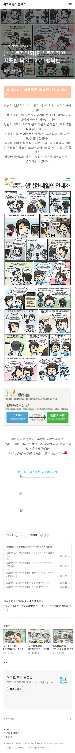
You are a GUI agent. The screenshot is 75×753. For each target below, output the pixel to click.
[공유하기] (16, 535)
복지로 (6, 729)
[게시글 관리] (21, 535)
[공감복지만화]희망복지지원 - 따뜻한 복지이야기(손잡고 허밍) (29, 554)
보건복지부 (7, 736)
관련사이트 (8, 719)
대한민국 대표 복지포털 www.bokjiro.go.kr (30, 682)
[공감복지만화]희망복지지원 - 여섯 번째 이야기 (25, 586)
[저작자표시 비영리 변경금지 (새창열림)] (44, 535)
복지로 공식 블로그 (14, 4)
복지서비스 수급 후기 (25, 546)
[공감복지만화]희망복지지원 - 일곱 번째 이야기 (25, 582)
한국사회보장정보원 (11, 733)
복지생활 (10, 546)
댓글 (5, 661)
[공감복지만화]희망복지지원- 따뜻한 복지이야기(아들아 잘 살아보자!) (29, 574)
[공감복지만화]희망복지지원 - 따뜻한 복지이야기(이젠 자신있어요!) (29, 564)
